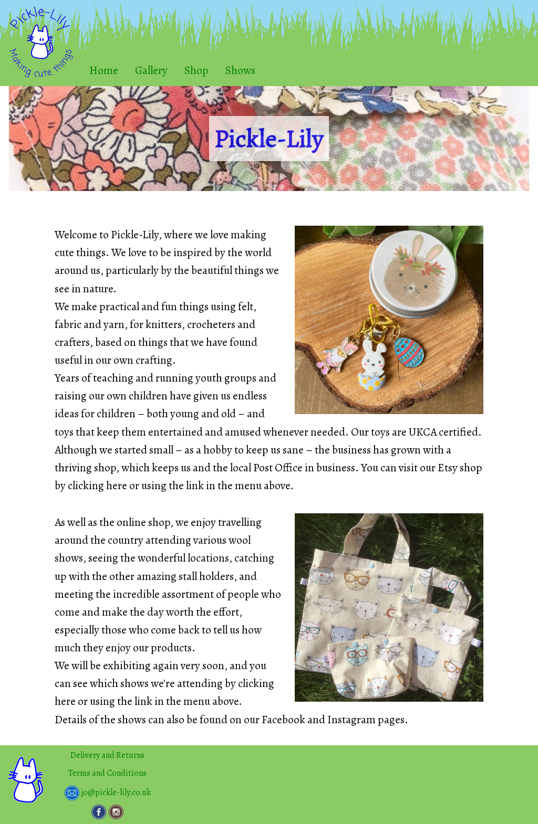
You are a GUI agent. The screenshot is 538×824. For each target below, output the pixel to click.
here (116, 485)
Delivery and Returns (107, 755)
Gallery (151, 70)
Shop (196, 70)
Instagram (351, 719)
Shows (240, 70)
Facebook (283, 719)
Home (103, 70)
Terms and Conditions (107, 773)
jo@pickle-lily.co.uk (115, 792)
